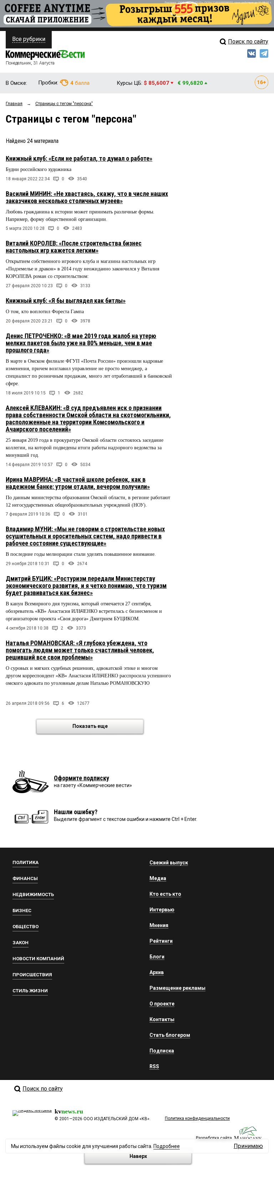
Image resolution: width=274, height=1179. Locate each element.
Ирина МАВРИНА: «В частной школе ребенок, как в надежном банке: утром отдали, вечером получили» (78, 483)
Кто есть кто (165, 894)
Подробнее (166, 1146)
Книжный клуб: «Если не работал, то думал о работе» (79, 158)
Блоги (156, 957)
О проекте (161, 1004)
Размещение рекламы (177, 988)
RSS (154, 1066)
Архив (156, 972)
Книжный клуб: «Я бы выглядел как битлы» (66, 300)
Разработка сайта (214, 1138)
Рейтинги (161, 941)
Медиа (157, 878)
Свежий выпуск (168, 862)
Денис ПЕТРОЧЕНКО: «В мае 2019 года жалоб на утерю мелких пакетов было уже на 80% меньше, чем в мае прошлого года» (81, 343)
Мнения (158, 925)
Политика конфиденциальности (197, 1118)
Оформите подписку (81, 778)
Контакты (161, 1019)
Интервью (161, 909)
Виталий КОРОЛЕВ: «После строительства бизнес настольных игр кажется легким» (74, 246)
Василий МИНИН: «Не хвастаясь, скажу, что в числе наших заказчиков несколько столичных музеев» (87, 197)
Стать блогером (169, 1035)
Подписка (161, 1051)
